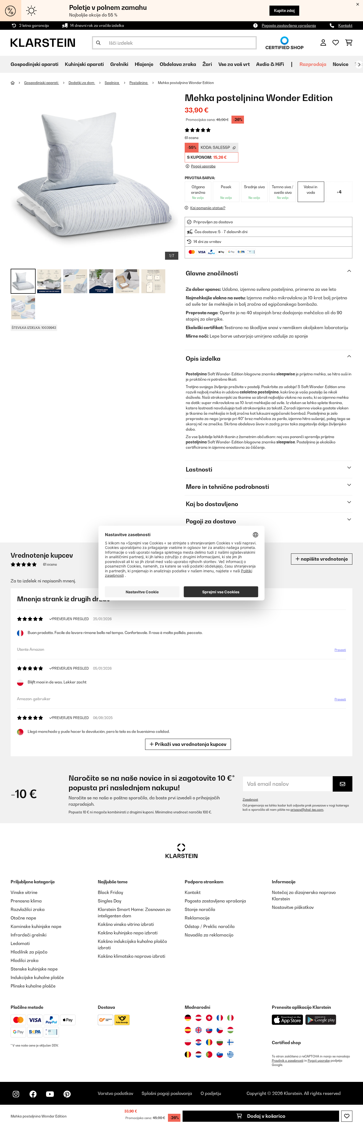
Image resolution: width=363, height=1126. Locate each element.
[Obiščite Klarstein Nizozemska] (198, 1054)
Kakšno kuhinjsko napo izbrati (128, 932)
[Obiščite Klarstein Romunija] (209, 1042)
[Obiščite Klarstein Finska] (230, 1042)
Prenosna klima (26, 901)
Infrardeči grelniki (29, 935)
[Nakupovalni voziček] (348, 43)
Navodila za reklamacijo (209, 935)
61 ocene (192, 138)
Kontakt (345, 25)
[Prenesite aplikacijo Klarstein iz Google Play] (320, 1020)
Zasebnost (250, 799)
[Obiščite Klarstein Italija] (230, 1018)
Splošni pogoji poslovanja (167, 1093)
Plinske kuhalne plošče (33, 986)
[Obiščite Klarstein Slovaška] (209, 1030)
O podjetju (211, 1093)
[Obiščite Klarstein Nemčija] (188, 1018)
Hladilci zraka (25, 960)
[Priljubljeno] (335, 43)
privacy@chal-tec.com (306, 810)
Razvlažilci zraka (28, 909)
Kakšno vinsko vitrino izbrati (126, 924)
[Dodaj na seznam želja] (346, 1116)
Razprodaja (312, 64)
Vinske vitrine (24, 892)
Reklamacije (197, 918)
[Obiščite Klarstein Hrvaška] (198, 1042)
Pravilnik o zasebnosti (287, 1060)
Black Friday (110, 892)
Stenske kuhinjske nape (34, 969)
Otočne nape (23, 918)
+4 (339, 192)
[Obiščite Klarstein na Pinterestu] (67, 1094)
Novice (340, 64)
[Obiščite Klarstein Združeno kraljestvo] (198, 1030)
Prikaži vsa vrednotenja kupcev (190, 744)
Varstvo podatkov (115, 1093)
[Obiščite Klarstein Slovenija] (220, 1054)
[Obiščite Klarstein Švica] (209, 1018)
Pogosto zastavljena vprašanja (289, 25)
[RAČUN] (323, 43)
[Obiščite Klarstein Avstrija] (198, 1018)
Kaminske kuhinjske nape (36, 926)
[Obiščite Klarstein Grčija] (230, 1054)
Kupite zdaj (284, 10)
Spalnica (112, 83)
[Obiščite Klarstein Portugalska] (209, 1054)
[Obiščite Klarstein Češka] (220, 1030)
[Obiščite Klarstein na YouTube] (50, 1094)
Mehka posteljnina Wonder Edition (186, 83)
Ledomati (20, 943)
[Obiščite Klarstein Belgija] (188, 1054)
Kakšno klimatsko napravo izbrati (131, 956)
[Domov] (17, 83)
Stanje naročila (200, 909)
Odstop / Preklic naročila (210, 926)
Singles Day (109, 901)
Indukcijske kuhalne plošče (37, 977)
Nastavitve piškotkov (293, 907)
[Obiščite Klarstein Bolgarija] (220, 1042)
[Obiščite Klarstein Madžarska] (230, 1030)
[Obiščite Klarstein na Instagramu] (16, 1094)
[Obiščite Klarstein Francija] (220, 1018)
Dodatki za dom (82, 83)
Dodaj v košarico (265, 1116)
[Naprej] (359, 65)
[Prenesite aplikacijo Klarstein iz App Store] (287, 1020)
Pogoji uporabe (319, 1060)
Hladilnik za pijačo (29, 952)
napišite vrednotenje (324, 559)
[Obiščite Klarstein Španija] (188, 1030)
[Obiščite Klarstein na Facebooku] (33, 1094)
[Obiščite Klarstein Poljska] (188, 1042)
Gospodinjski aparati (41, 83)
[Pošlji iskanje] (98, 43)
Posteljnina (138, 83)
